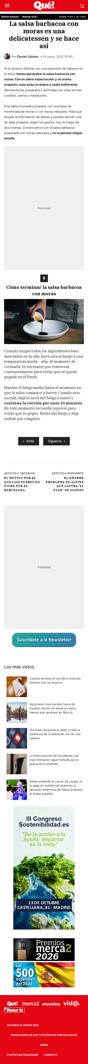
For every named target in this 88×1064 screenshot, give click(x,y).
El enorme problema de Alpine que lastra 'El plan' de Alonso (65, 484)
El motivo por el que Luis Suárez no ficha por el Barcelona (22, 484)
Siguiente (55, 441)
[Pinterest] (40, 459)
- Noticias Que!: (29, 16)
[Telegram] (59, 459)
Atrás (30, 441)
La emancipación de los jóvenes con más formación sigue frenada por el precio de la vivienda (54, 760)
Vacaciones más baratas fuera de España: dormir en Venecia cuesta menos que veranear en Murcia (52, 708)
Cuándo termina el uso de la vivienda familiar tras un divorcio (55, 680)
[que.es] (44, 6)
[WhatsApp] (49, 459)
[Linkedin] (68, 459)
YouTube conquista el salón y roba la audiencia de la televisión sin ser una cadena (55, 734)
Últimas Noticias (10, 16)
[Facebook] (21, 459)
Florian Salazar (28, 56)
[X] (30, 459)
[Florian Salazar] (7, 56)
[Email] (77, 459)
